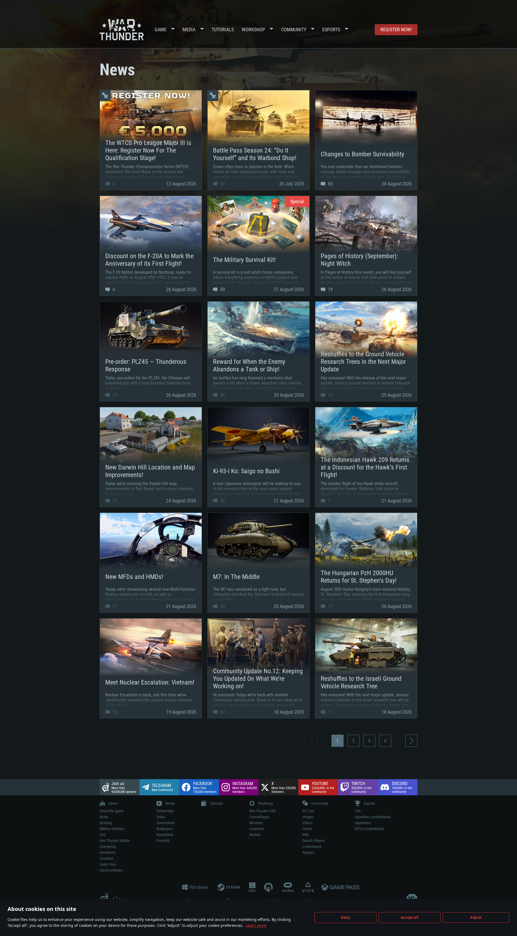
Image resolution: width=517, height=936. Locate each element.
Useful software (111, 870)
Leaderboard (312, 846)
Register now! (396, 29)
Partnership (165, 811)
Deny (345, 917)
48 (222, 395)
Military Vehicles (112, 829)
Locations (256, 829)
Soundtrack (164, 835)
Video (160, 817)
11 (330, 606)
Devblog (106, 823)
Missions (256, 823)
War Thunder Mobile (115, 840)
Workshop (253, 29)
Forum (307, 829)
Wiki (305, 835)
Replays (308, 852)
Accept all (409, 917)
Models (254, 835)
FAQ (103, 835)
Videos (307, 823)
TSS (358, 811)
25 (114, 395)
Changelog (108, 846)
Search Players (313, 840)
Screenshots (165, 823)
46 (222, 500)
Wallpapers (164, 829)
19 (330, 289)
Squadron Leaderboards (373, 817)
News (104, 817)
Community (293, 29)
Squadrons (363, 823)
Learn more (256, 925)
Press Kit (163, 840)
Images (308, 817)
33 (222, 606)
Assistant (106, 858)
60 (330, 183)
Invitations (107, 852)
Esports (331, 29)
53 (114, 712)
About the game (112, 811)
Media (189, 29)
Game (160, 29)
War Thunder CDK (262, 811)
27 (114, 606)
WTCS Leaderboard (369, 829)
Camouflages (259, 817)
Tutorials (223, 29)
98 (222, 183)
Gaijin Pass (108, 864)
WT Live (308, 811)
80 (222, 289)
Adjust (476, 917)
